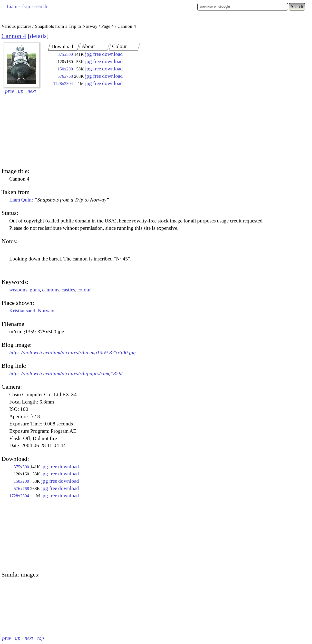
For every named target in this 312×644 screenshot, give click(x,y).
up (20, 91)
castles (68, 290)
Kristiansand (22, 311)
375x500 (65, 54)
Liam (12, 6)
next (32, 91)
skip (25, 6)
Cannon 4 (13, 35)
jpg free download (104, 54)
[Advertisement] (88, 128)
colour (84, 290)
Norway (46, 311)
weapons (18, 290)
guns (35, 290)
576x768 (65, 76)
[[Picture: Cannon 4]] (21, 65)
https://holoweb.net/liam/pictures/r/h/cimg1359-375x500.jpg (72, 353)
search (40, 6)
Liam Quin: (59, 200)
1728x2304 (63, 83)
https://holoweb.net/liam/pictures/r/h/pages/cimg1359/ (66, 373)
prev (9, 91)
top (40, 638)
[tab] (64, 47)
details (38, 35)
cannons (50, 290)
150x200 (65, 69)
